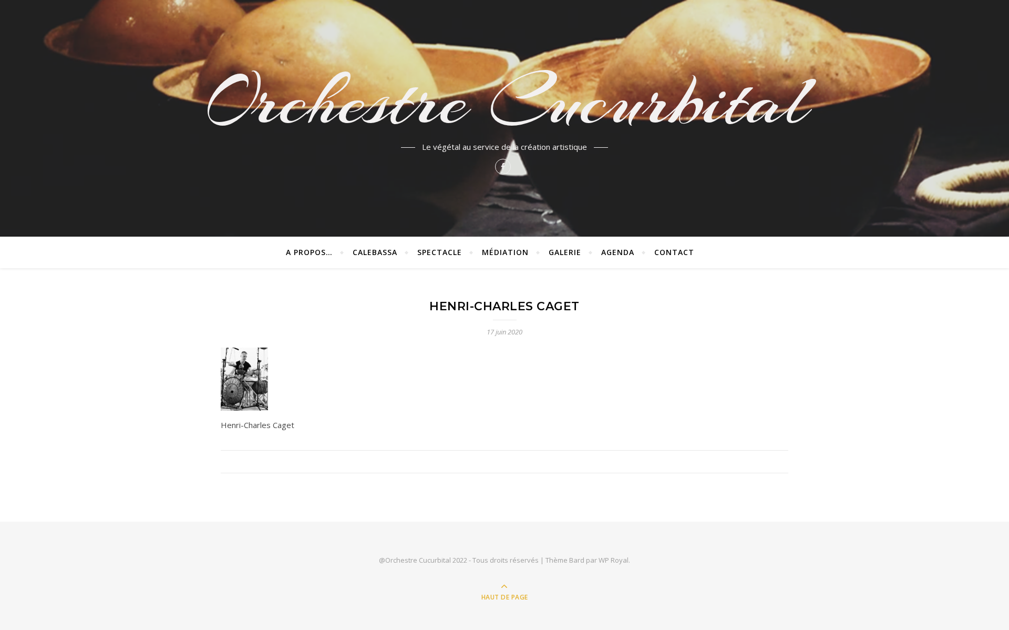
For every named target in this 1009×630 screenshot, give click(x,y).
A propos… (309, 252)
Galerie (565, 252)
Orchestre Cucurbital (504, 101)
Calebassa (375, 252)
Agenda (617, 252)
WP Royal (614, 560)
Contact (674, 252)
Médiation (505, 252)
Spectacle (439, 252)
